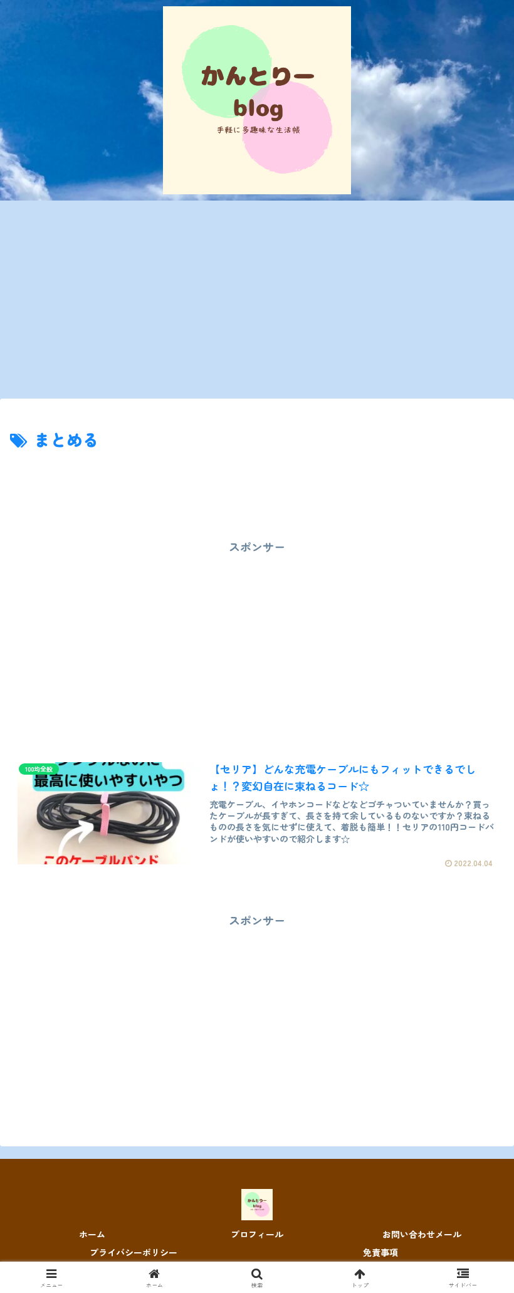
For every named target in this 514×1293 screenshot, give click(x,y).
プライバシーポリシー (133, 1252)
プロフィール (257, 1234)
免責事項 (380, 1252)
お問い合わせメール (421, 1234)
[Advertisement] (257, 303)
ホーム (92, 1234)
